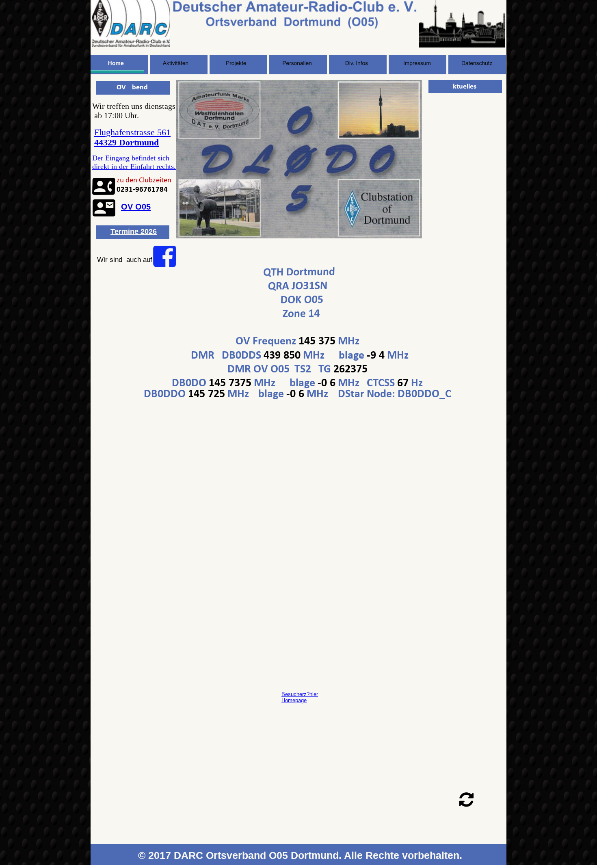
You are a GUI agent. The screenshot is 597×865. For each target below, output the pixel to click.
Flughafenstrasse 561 (132, 132)
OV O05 (136, 206)
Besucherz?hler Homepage (299, 697)
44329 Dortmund (126, 142)
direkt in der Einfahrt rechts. (134, 166)
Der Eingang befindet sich (130, 158)
